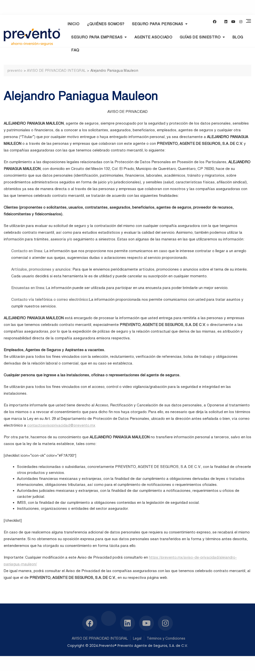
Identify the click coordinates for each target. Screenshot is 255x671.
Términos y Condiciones (166, 638)
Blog (238, 37)
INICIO (73, 24)
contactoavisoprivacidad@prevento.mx (61, 425)
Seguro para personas (157, 24)
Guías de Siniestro (200, 37)
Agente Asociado (153, 37)
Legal (137, 638)
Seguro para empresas (97, 37)
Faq (75, 50)
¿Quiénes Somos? (106, 24)
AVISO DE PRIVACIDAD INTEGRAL (100, 638)
